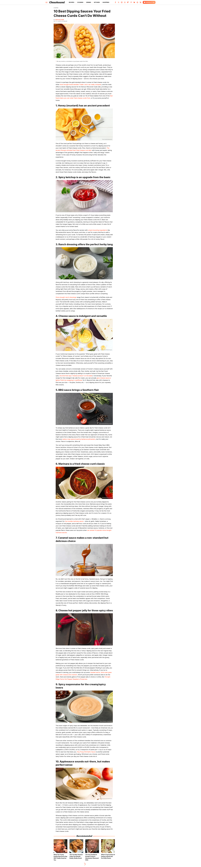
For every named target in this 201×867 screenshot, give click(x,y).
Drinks (88, 2)
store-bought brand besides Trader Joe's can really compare (80, 84)
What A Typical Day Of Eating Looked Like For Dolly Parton (108, 856)
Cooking (80, 2)
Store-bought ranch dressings (66, 297)
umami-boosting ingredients (97, 230)
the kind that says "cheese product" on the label (75, 376)
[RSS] (140, 2)
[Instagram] (122, 2)
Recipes (71, 2)
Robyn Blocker (59, 19)
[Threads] (125, 2)
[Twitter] (119, 2)
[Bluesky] (134, 2)
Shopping (106, 2)
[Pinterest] (131, 2)
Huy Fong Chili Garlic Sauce (86, 752)
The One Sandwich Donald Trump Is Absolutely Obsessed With (92, 857)
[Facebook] (115, 2)
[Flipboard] (128, 2)
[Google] (137, 2)
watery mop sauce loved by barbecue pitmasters (78, 439)
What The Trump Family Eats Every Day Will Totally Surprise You (60, 857)
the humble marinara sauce (74, 521)
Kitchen (97, 2)
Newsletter (150, 2)
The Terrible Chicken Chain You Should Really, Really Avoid (76, 856)
